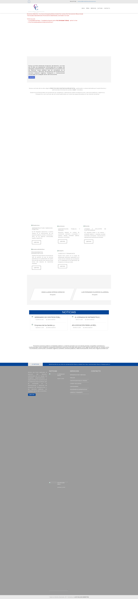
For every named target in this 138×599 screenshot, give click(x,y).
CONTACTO (107, 8)
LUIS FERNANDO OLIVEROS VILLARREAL (95, 292)
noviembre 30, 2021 (40, 319)
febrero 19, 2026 (79, 319)
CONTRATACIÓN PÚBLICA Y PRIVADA (78, 380)
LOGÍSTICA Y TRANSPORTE (76, 392)
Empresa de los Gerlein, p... (45, 325)
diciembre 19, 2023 (77, 327)
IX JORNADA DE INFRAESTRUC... (88, 317)
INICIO (83, 8)
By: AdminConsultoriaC (50, 319)
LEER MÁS (32, 77)
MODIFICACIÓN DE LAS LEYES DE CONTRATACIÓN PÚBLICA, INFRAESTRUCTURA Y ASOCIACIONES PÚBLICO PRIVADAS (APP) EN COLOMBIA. (82, 364)
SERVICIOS (93, 8)
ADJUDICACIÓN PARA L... (60, 483)
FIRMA (87, 8)
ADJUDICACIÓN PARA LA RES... (84, 325)
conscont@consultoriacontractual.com (87, 1)
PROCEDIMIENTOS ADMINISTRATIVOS (78, 389)
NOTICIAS (100, 8)
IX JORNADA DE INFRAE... (60, 375)
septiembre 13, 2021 (40, 327)
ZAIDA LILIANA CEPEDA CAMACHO (53, 292)
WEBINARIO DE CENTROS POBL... (48, 317)
